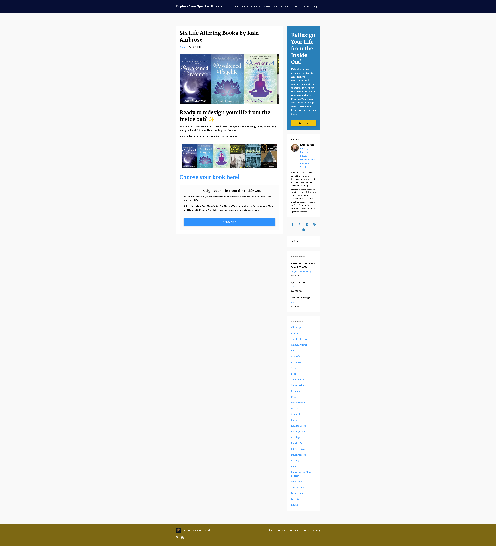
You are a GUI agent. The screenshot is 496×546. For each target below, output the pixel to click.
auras (294, 368)
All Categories (298, 327)
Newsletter (293, 530)
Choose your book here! (209, 177)
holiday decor (298, 426)
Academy (256, 6)
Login (316, 6)
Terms (306, 530)
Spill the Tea (298, 282)
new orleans (297, 487)
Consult (285, 6)
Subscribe (229, 222)
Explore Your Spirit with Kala (199, 6)
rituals (294, 504)
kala (293, 466)
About (245, 6)
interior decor (298, 443)
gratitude (296, 414)
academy (295, 333)
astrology (296, 362)
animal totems (299, 345)
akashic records (300, 339)
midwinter (296, 481)
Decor (295, 6)
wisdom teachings (303, 272)
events (294, 408)
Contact (281, 530)
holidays (295, 437)
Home (236, 6)
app (293, 350)
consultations (298, 385)
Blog (275, 6)
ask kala (295, 356)
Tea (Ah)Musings (300, 297)
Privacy (316, 530)
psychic (295, 499)
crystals (295, 391)
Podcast (306, 6)
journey (295, 460)
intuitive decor (299, 449)
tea (292, 272)
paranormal (297, 493)
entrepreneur (298, 402)
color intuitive (298, 379)
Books (267, 6)
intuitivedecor (298, 454)
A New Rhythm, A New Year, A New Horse (303, 265)
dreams (295, 397)
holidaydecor (298, 431)
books (183, 47)
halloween (296, 420)
